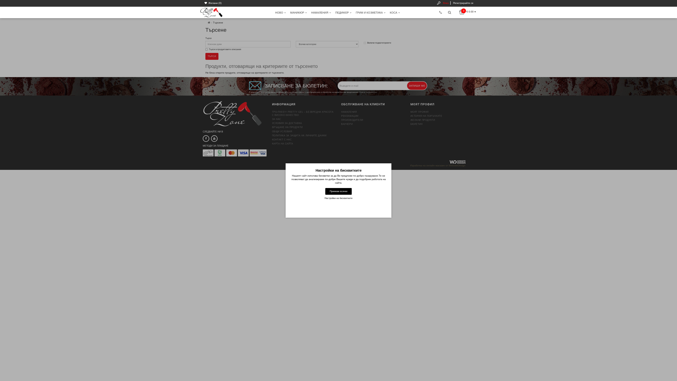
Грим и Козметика (369, 12)
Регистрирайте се (463, 3)
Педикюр (342, 12)
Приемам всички (338, 191)
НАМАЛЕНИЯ (319, 12)
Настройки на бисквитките (338, 198)
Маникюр (297, 12)
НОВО (279, 12)
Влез (446, 3)
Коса (393, 12)
